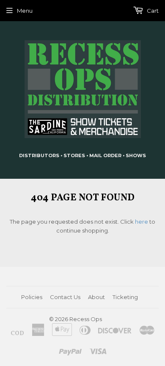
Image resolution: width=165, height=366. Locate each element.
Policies (31, 297)
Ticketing (125, 297)
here (141, 221)
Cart (152, 10)
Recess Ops (85, 319)
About (96, 297)
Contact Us (65, 297)
